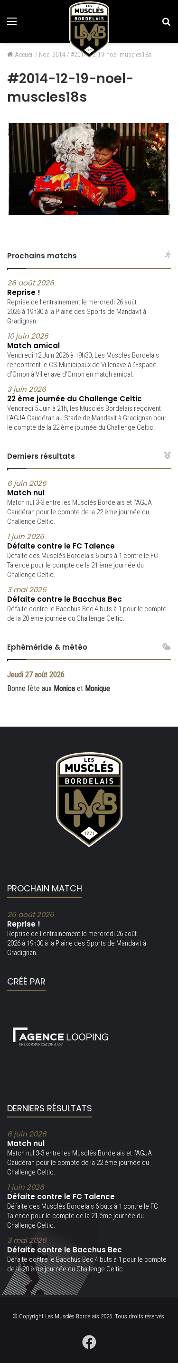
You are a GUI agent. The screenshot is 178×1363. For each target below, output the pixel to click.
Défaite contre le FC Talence (61, 541)
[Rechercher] (166, 25)
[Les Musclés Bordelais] (89, 29)
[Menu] (12, 25)
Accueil (23, 54)
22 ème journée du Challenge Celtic (74, 394)
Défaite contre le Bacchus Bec (64, 594)
